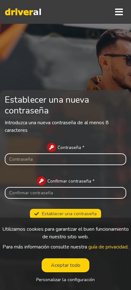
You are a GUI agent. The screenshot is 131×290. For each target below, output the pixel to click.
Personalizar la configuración (65, 279)
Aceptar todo (65, 265)
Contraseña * (71, 148)
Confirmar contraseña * (70, 181)
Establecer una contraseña (69, 214)
